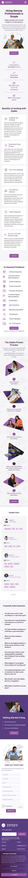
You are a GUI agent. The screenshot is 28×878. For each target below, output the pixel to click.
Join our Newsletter (7, 829)
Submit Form (11, 810)
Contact (19, 842)
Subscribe (22, 834)
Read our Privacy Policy (10, 862)
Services (4, 842)
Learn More (14, 255)
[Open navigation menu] (25, 2)
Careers (4, 849)
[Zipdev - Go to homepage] (7, 2)
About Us (4, 845)
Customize (14, 866)
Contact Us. (21, 331)
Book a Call (14, 53)
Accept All (14, 874)
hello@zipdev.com (21, 845)
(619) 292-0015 (21, 849)
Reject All (14, 870)
